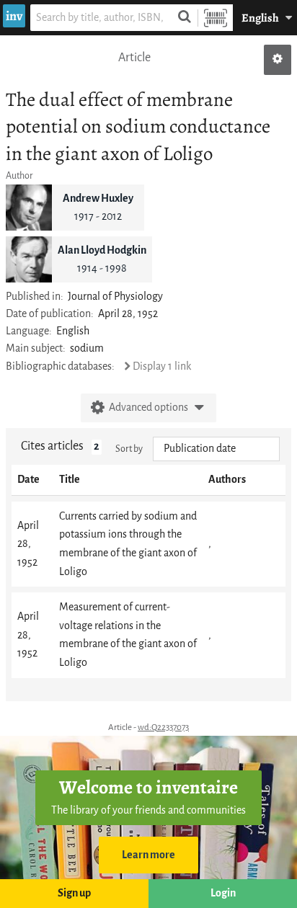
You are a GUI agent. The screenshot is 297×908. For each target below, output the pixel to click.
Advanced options (148, 407)
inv (14, 16)
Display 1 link (162, 366)
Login (223, 893)
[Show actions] (277, 60)
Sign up (74, 893)
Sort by (129, 448)
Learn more (148, 855)
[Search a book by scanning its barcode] (215, 17)
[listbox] (216, 449)
